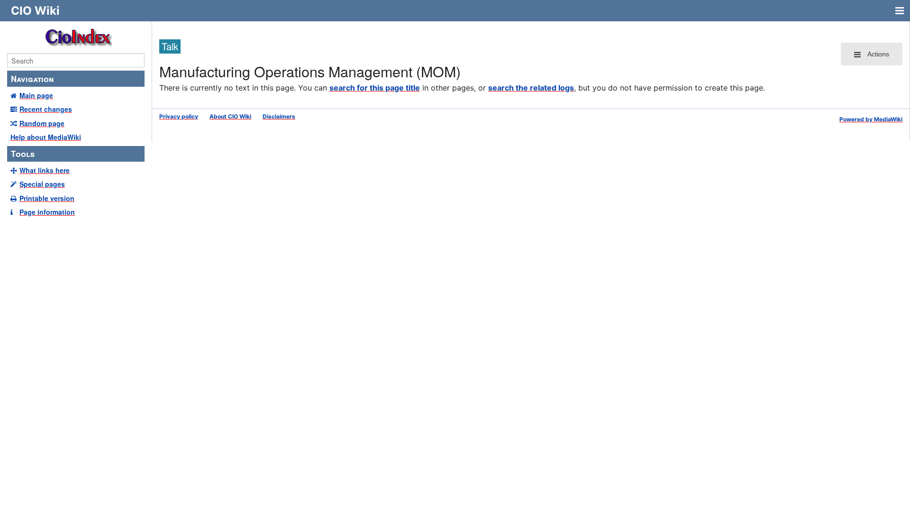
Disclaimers (279, 116)
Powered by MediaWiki (870, 119)
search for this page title (374, 87)
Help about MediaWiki (45, 137)
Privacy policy (178, 116)
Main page (36, 95)
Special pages (42, 184)
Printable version (46, 198)
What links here (44, 170)
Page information (47, 212)
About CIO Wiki (230, 116)
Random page (41, 123)
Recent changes (45, 109)
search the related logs (531, 87)
